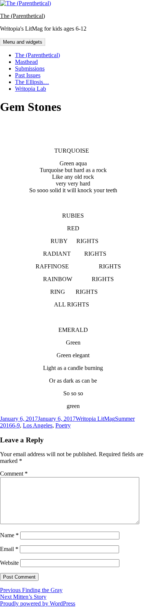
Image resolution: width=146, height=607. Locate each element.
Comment (14, 473)
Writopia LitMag (95, 418)
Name (9, 535)
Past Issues (27, 75)
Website (9, 563)
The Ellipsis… (32, 82)
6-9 (16, 425)
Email (9, 549)
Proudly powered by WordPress (37, 603)
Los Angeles (37, 425)
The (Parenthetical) (22, 16)
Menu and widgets (22, 42)
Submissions (30, 68)
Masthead (26, 62)
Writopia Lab (30, 88)
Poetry (63, 425)
